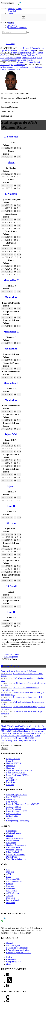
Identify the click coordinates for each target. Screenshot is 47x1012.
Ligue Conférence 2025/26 (17, 775)
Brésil (17, 60)
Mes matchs (12, 25)
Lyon (8, 876)
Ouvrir (4, 748)
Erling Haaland (12, 852)
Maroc (23, 60)
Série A (8, 50)
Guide (8, 964)
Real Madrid (11, 891)
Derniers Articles (10, 666)
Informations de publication (17, 950)
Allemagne (9, 57)
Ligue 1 (21, 48)
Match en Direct (12, 654)
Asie (40, 67)
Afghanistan (21, 62)
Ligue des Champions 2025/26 (19, 770)
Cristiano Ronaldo (13, 833)
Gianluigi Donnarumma (16, 845)
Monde (17, 69)
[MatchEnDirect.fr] (24, 4)
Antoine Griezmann (14, 838)
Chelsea (9, 884)
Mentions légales (13, 945)
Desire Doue (11, 857)
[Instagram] (7, 986)
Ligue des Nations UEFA (16, 811)
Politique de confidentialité (17, 948)
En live (9, 957)
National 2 (10, 766)
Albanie (3, 64)
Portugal (17, 57)
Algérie (25, 57)
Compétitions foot (13, 962)
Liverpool (10, 886)
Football (15, 8)
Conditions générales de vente (18, 952)
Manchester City (13, 879)
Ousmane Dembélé (14, 850)
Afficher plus (19, 64)
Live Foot (10, 784)
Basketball (12, 11)
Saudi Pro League (28, 50)
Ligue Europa (31, 53)
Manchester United (14, 881)
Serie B (9, 818)
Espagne (39, 55)
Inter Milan (10, 898)
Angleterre (31, 55)
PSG (8, 869)
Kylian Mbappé (12, 840)
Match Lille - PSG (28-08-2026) (26, 733)
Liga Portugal (11, 802)
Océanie (10, 69)
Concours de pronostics (17, 27)
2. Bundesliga (12, 816)
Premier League (38, 48)
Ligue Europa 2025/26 (15, 773)
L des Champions (18, 53)
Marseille (10, 872)
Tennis (10, 13)
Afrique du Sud (33, 62)
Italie (2, 57)
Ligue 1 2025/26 (13, 758)
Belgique (11, 60)
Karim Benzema (13, 847)
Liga (2, 50)
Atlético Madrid (12, 893)
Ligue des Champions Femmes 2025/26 (22, 804)
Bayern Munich (12, 900)
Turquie (3, 60)
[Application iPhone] (7, 998)
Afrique (3, 67)
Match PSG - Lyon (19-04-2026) (14, 726)
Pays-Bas (32, 57)
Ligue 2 (28, 48)
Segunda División (13, 813)
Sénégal (30, 60)
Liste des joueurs (11, 657)
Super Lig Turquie (13, 806)
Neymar (9, 835)
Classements (11, 959)
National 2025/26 (13, 763)
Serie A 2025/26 (13, 797)
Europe (3, 69)
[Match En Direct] (9, 921)
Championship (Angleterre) (17, 821)
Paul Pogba (11, 843)
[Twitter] (9, 983)
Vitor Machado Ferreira (16, 859)
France (23, 55)
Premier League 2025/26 (16, 795)
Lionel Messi (11, 831)
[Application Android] (7, 1001)
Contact (9, 943)
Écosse (39, 57)
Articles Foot (11, 780)
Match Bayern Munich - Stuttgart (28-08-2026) (23, 734)
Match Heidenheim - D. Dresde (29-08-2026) (20, 737)
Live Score (10, 782)
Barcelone (10, 888)
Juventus (9, 895)
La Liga (9, 777)
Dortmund (10, 902)
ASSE (8, 874)
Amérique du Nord (15, 67)
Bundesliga (15, 50)
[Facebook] (7, 975)
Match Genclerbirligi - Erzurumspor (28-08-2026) (20, 739)
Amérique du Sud (30, 67)
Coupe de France (13, 768)
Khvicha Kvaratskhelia (15, 854)
